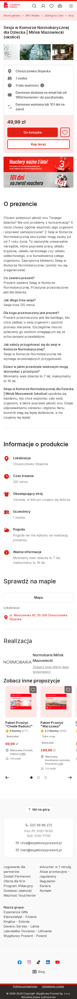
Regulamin (47, 881)
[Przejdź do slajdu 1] (31, 777)
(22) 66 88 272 (41, 825)
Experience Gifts (16, 912)
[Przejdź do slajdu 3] (45, 777)
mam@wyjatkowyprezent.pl (41, 850)
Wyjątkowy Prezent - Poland (25, 936)
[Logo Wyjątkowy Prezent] (13, 6)
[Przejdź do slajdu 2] (38, 777)
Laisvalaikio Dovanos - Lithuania (28, 931)
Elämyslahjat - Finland (20, 917)
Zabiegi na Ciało (54, 15)
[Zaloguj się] (43, 6)
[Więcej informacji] (42, 85)
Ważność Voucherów (20, 895)
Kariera (45, 886)
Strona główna (12, 15)
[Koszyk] (60, 6)
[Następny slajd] (69, 777)
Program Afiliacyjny (18, 886)
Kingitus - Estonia (16, 922)
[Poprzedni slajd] (7, 777)
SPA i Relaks (32, 15)
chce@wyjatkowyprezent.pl (41, 843)
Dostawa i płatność (18, 891)
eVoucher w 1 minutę (55, 867)
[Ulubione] (51, 6)
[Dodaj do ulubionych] (65, 132)
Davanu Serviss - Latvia (21, 926)
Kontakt (45, 891)
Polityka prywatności (25, 986)
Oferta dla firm (14, 881)
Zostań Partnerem (17, 876)
